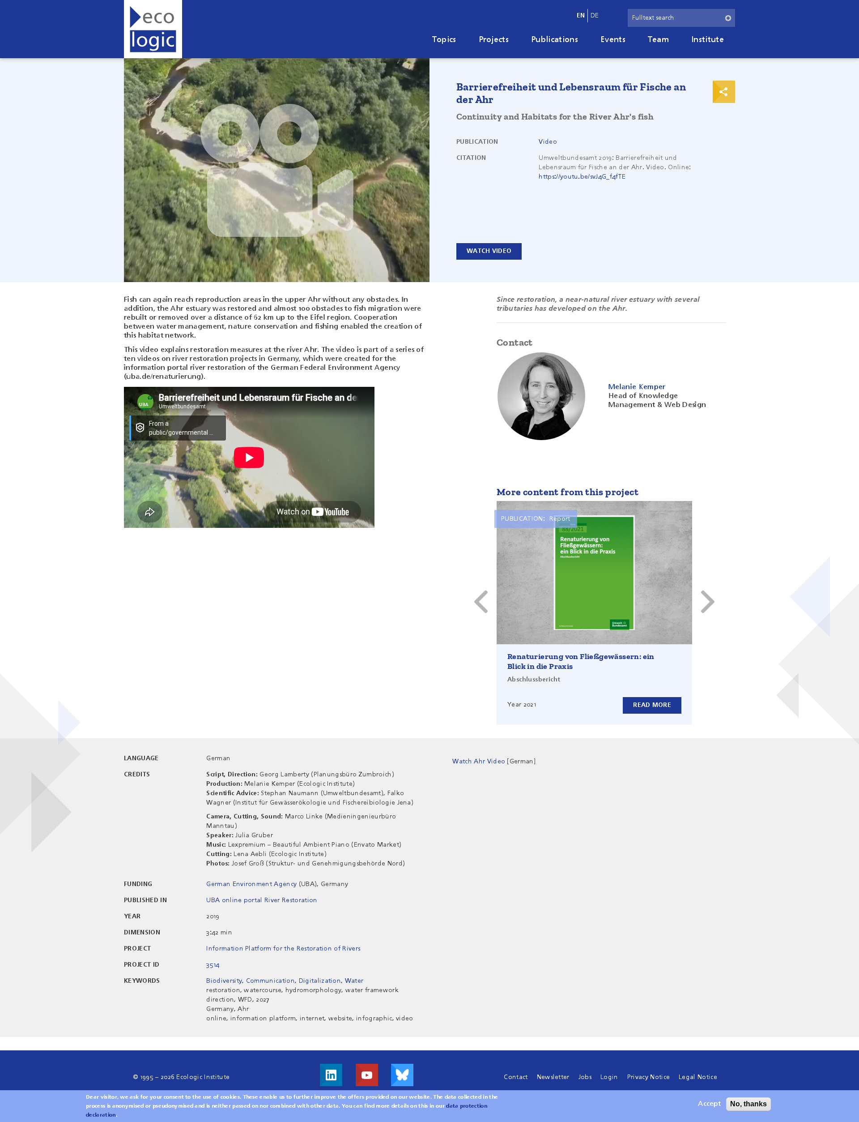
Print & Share (724, 92)
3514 (212, 965)
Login (609, 1077)
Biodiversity (224, 981)
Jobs (584, 1077)
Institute (707, 40)
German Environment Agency (251, 884)
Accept (709, 1104)
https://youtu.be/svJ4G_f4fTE (582, 177)
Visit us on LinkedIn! (331, 1075)
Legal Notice (698, 1077)
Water (354, 981)
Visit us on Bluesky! (402, 1075)
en (581, 16)
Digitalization (320, 981)
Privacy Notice (648, 1077)
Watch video (489, 251)
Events (612, 40)
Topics (444, 40)
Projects (494, 40)
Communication (270, 981)
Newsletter (553, 1077)
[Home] (153, 29)
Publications (554, 40)
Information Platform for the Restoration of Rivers (283, 949)
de (595, 16)
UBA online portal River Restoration (261, 900)
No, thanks (748, 1104)
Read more (652, 705)
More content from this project (567, 492)
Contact (515, 1077)
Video (548, 142)
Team (658, 40)
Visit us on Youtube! (367, 1075)
